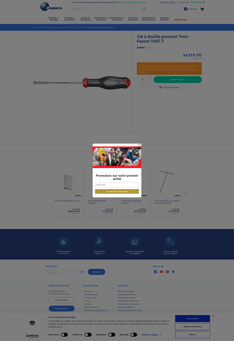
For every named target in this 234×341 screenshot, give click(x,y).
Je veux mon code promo (117, 191)
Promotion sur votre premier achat (117, 177)
